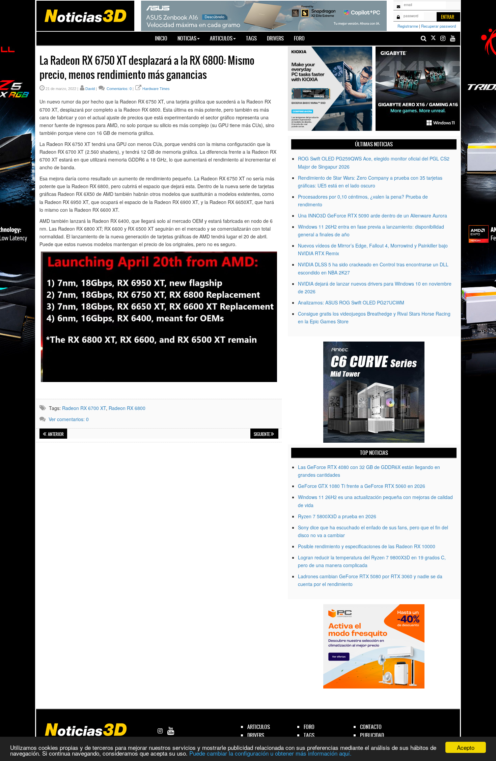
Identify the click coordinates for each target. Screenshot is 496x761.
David (90, 89)
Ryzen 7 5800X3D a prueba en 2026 (337, 516)
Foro (299, 38)
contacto (371, 727)
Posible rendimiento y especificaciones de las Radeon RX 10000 (366, 546)
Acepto (465, 747)
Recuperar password (438, 26)
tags (309, 735)
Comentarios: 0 (119, 89)
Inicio (163, 38)
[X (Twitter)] (433, 38)
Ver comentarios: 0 (69, 419)
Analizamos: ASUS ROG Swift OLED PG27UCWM (351, 302)
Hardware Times (156, 89)
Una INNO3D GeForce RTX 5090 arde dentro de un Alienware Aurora (372, 215)
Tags (251, 38)
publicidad (372, 735)
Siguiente (262, 434)
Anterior (55, 434)
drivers (255, 735)
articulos (258, 727)
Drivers (275, 38)
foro (309, 727)
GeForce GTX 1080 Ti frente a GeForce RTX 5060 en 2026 (361, 485)
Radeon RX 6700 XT (84, 408)
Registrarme (407, 26)
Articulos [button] (221, 38)
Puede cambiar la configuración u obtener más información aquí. (270, 753)
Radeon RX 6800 (127, 408)
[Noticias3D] (85, 15)
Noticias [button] (186, 38)
